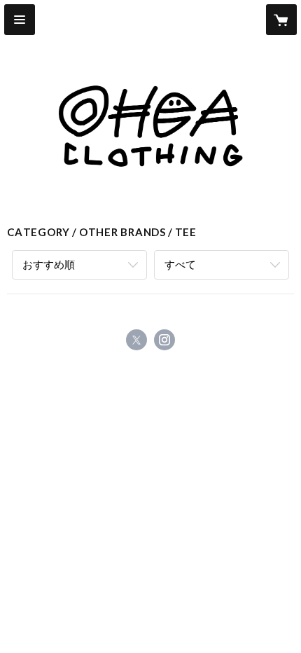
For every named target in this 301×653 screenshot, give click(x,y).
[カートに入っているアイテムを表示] (281, 19)
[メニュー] (19, 19)
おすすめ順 (48, 264)
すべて (180, 264)
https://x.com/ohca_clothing (136, 339)
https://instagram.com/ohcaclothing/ (164, 339)
